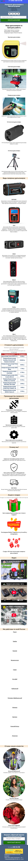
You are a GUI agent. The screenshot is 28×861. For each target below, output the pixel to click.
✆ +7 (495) (14, 847)
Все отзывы (9, 852)
